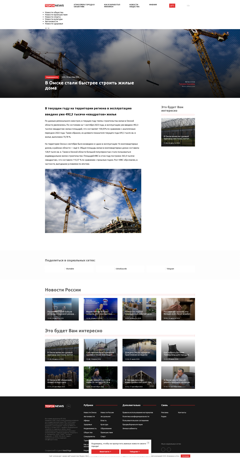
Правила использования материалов (137, 413)
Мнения (153, 5)
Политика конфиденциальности (135, 417)
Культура (104, 425)
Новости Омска (90, 413)
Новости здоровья (54, 23)
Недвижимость (90, 429)
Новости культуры (54, 19)
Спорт (103, 437)
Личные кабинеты (129, 429)
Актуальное (105, 417)
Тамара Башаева (187, 84)
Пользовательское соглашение (135, 421)
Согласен (185, 456)
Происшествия (107, 433)
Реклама (164, 413)
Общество (88, 433)
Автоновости (51, 21)
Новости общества (134, 6)
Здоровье (88, 425)
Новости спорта (52, 17)
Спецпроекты (89, 437)
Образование (106, 429)
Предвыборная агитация (132, 425)
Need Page (67, 451)
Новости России (107, 413)
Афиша (87, 421)
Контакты (182, 413)
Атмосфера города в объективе (84, 6)
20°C (172, 5)
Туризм (87, 441)
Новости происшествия (56, 15)
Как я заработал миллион (112, 6)
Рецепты (87, 451)
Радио (163, 417)
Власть (104, 421)
